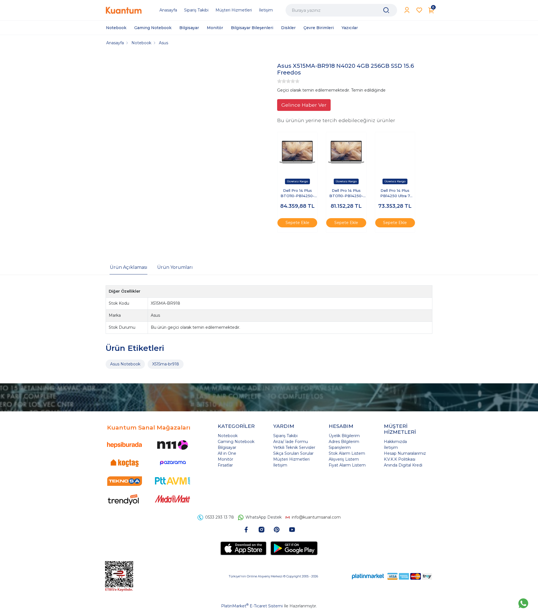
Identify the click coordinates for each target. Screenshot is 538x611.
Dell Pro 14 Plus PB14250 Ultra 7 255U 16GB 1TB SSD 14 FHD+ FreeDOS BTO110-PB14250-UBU (395, 193)
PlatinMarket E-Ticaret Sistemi (252, 605)
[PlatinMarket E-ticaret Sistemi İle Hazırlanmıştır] (368, 576)
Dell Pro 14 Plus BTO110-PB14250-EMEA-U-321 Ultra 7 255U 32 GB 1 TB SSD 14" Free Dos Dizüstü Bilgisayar (297, 193)
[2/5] (281, 81)
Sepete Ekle (297, 222)
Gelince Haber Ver (303, 105)
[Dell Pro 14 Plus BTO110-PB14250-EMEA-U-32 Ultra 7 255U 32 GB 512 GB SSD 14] (346, 152)
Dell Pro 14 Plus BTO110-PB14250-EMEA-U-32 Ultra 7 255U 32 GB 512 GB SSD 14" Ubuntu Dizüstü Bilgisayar (346, 193)
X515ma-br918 (165, 364)
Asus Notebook (125, 364)
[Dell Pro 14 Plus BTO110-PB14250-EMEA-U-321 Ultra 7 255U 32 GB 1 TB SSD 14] (297, 152)
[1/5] (279, 81)
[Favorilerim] (419, 10)
